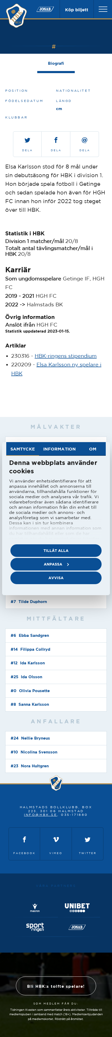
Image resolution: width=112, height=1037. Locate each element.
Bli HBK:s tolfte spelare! (56, 986)
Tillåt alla (56, 550)
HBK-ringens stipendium (66, 356)
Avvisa (56, 577)
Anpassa (53, 564)
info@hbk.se (40, 814)
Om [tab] (92, 449)
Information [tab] (59, 449)
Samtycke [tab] (22, 449)
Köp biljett (76, 9)
